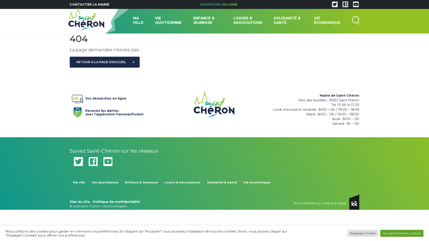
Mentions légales (114, 206)
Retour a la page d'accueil (101, 62)
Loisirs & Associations (248, 20)
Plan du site (80, 202)
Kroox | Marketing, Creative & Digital (320, 203)
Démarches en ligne (218, 4)
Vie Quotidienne (168, 20)
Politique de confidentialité (116, 202)
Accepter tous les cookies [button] (402, 233)
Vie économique (327, 20)
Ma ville (138, 20)
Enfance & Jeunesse (203, 20)
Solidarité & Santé (287, 20)
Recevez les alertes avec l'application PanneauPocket (114, 111)
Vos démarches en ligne (105, 98)
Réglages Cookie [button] (362, 233)
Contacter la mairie (89, 4)
